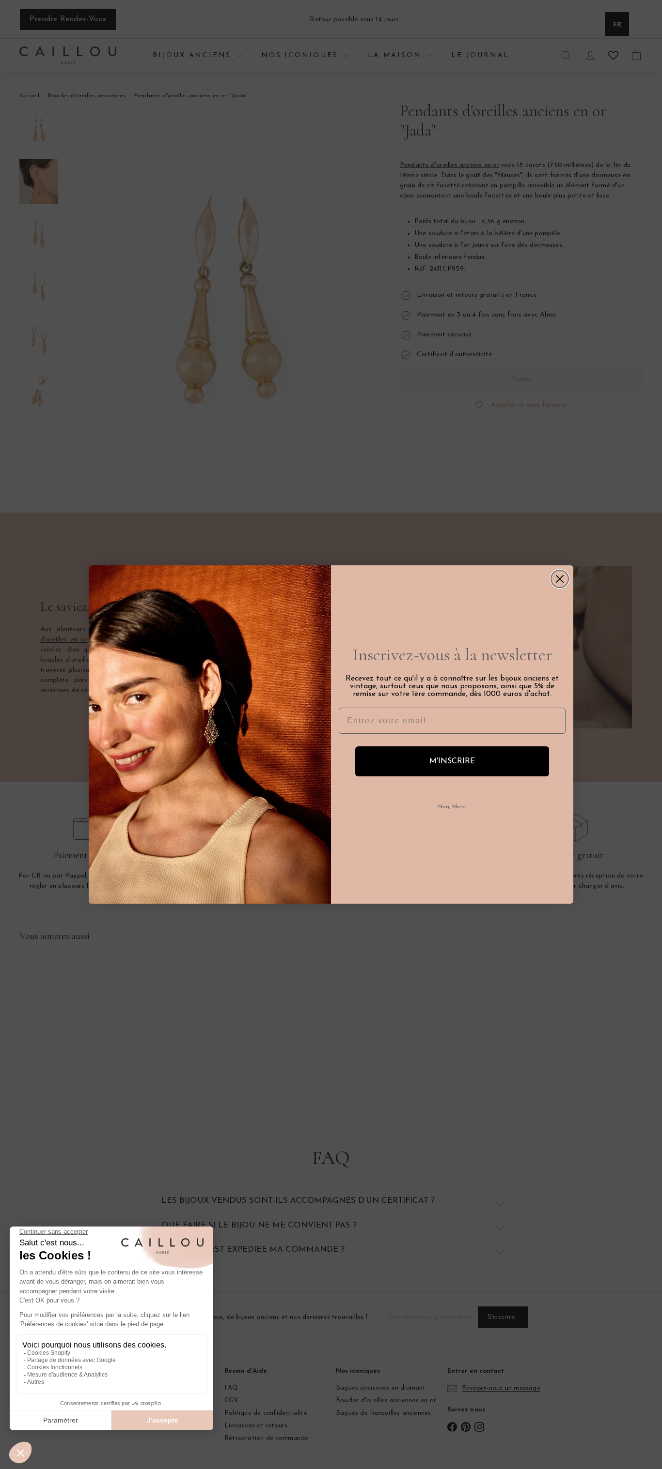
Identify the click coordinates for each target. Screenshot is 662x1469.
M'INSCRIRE (452, 761)
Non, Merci (452, 807)
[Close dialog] (559, 579)
